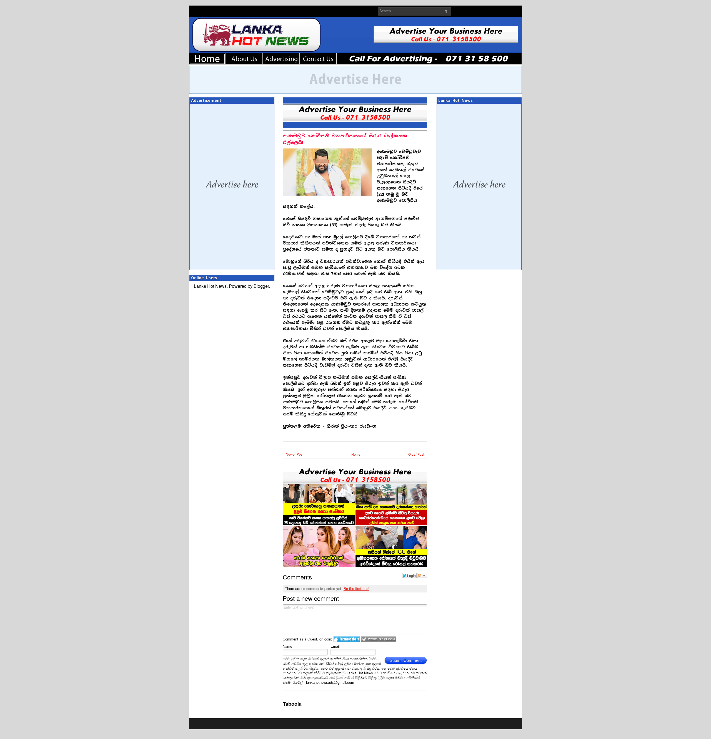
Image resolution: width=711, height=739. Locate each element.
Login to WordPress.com (378, 639)
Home (355, 454)
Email (335, 646)
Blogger (261, 286)
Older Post (416, 454)
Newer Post (294, 454)
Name (287, 646)
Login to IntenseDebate (347, 639)
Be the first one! (356, 588)
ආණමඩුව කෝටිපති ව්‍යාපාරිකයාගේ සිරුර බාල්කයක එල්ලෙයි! (345, 139)
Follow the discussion (422, 575)
